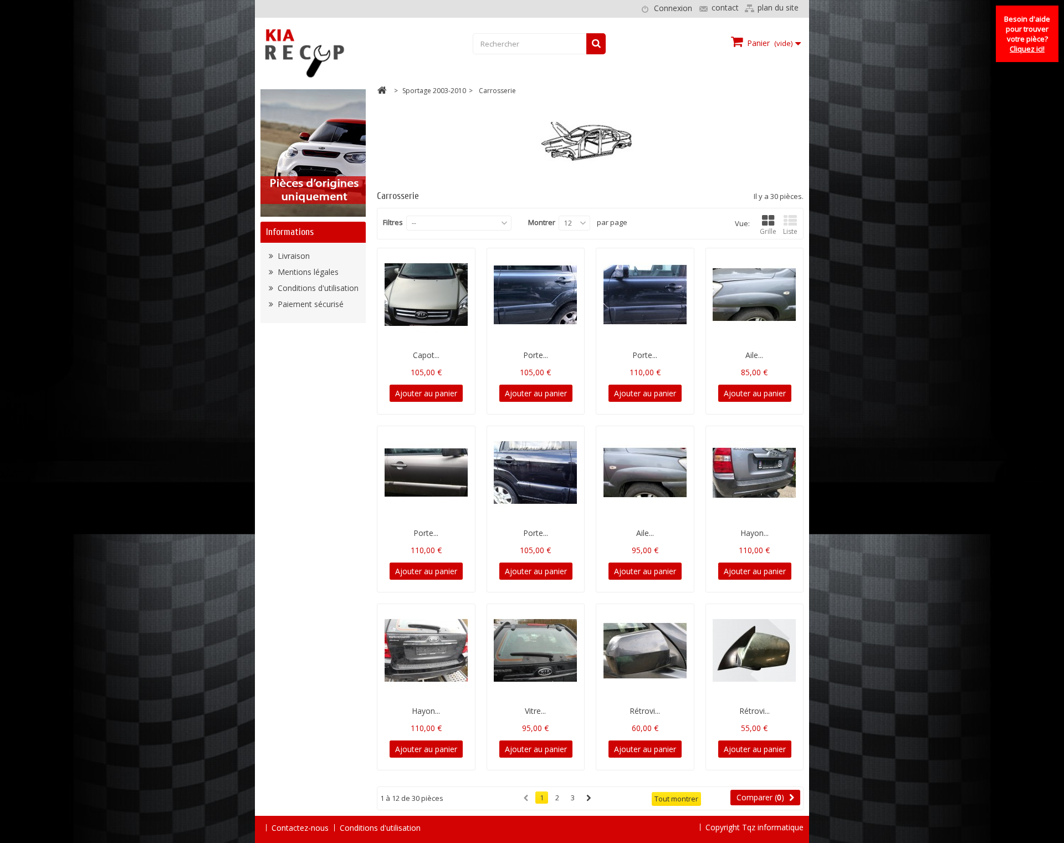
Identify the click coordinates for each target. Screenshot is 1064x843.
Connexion (673, 8)
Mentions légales (307, 272)
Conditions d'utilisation (317, 288)
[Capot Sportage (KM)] (426, 294)
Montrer (541, 222)
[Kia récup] (347, 53)
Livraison (292, 256)
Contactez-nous (300, 827)
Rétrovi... (645, 711)
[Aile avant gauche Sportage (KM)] (755, 294)
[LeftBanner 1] (313, 152)
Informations (290, 232)
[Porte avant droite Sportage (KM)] (426, 472)
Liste (790, 231)
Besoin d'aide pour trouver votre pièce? (1027, 34)
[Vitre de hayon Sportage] (536, 650)
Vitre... (535, 711)
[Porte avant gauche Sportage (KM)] (645, 294)
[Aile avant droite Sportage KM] (645, 472)
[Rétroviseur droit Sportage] (645, 650)
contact (725, 7)
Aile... (754, 355)
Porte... (535, 355)
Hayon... (754, 533)
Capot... (426, 355)
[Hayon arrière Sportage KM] (755, 472)
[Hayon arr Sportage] (426, 650)
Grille (768, 231)
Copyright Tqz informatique (754, 827)
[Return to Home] (381, 92)
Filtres (393, 222)
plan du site (778, 7)
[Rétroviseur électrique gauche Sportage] (755, 650)
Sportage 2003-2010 (434, 90)
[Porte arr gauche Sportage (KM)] (536, 294)
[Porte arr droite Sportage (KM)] (536, 472)
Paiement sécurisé (309, 304)
